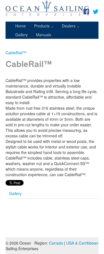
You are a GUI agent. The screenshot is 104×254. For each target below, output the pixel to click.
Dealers (69, 26)
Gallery (21, 34)
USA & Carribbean (82, 243)
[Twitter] (95, 11)
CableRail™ (16, 52)
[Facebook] (86, 11)
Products (42, 26)
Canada (56, 243)
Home (20, 26)
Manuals (43, 34)
